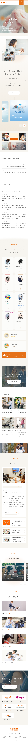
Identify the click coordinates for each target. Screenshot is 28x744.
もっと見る (20, 179)
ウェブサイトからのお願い (4, 737)
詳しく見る (7, 512)
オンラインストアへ (13, 381)
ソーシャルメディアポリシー (18, 737)
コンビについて (13, 93)
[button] (24, 125)
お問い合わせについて (8, 686)
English (24, 737)
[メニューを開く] (26, 2)
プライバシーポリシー (11, 737)
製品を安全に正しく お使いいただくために (11, 355)
